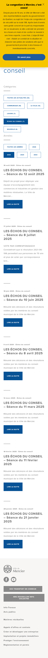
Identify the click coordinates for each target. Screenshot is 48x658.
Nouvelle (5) (12, 129)
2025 (9, 155)
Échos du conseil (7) (16, 121)
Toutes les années (15, 147)
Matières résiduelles (14, 619)
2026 (34, 147)
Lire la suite (13, 204)
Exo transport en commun (23, 589)
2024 (22, 155)
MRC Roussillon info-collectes (24, 598)
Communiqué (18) (14, 106)
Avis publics (10, 612)
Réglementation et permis (16, 645)
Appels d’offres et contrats (17, 627)
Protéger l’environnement (16, 640)
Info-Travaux (10, 607)
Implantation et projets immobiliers (21, 636)
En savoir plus (24, 57)
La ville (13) (35, 106)
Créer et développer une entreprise (21, 632)
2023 (35, 155)
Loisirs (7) (11, 113)
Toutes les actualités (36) (18, 98)
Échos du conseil (23, 165)
